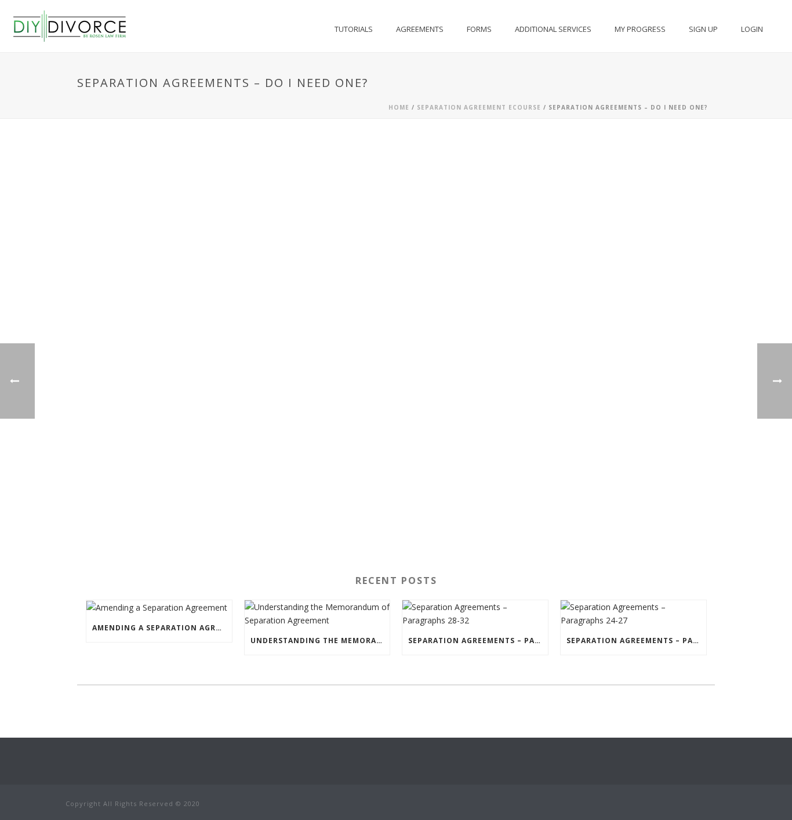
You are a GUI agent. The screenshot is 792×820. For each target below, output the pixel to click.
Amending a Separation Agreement (162, 628)
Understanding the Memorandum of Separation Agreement (320, 640)
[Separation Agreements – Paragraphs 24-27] (633, 613)
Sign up (703, 29)
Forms (479, 29)
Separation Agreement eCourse (479, 107)
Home (398, 107)
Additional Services (553, 29)
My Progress (640, 29)
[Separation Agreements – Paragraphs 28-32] (475, 613)
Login (752, 29)
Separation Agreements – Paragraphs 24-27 (636, 640)
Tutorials (354, 29)
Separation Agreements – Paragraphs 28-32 (478, 640)
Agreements (420, 29)
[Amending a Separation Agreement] (159, 607)
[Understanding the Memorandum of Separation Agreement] (317, 613)
